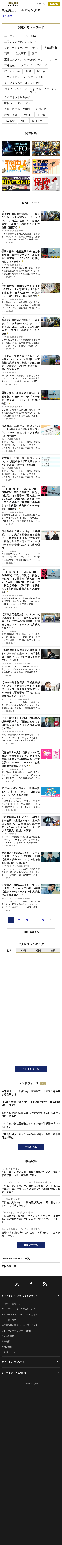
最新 (9, 950)
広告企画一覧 (9, 1266)
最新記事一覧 (31, 1244)
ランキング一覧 (30, 1069)
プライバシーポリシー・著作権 (16, 1330)
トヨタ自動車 (28, 36)
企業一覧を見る (31, 931)
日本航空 (9, 121)
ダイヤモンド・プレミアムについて (18, 1309)
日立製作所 (50, 47)
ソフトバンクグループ (34, 65)
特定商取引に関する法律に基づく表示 (20, 1325)
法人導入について (10, 1352)
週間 (38, 950)
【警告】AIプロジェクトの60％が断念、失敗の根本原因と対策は (31, 1135)
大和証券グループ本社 (17, 109)
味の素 (41, 71)
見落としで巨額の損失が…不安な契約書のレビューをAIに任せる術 (31, 1114)
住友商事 (21, 53)
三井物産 (9, 65)
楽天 (34, 53)
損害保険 (7, 15)
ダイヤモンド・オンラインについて (20, 1295)
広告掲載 (6, 1341)
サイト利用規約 (9, 1319)
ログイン (41, 4)
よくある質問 (8, 1335)
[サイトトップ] (13, 4)
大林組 (27, 115)
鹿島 (28, 71)
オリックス (10, 115)
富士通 (41, 115)
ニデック (9, 36)
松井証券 (41, 109)
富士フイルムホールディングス (22, 83)
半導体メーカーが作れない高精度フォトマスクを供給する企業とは (31, 1092)
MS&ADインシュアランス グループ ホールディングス (31, 90)
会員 (53, 950)
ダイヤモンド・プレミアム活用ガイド (20, 1314)
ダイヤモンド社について (14, 1372)
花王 (7, 53)
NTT (23, 121)
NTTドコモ (38, 121)
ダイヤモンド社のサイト (14, 1361)
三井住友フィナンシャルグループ (23, 59)
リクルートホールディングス (21, 47)
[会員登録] (54, 4)
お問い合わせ (8, 1346)
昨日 (23, 950)
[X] (17, 1284)
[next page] (51, 920)
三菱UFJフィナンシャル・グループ (24, 41)
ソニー (53, 59)
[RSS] (45, 1284)
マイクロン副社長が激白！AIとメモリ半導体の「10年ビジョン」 (31, 1125)
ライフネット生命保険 (17, 97)
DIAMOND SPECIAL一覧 (16, 1258)
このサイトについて (11, 1303)
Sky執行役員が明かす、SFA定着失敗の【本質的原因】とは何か (31, 1103)
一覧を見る (31, 1146)
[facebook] (31, 1284)
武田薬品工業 (12, 71)
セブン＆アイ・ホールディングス (23, 77)
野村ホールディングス (17, 103)
